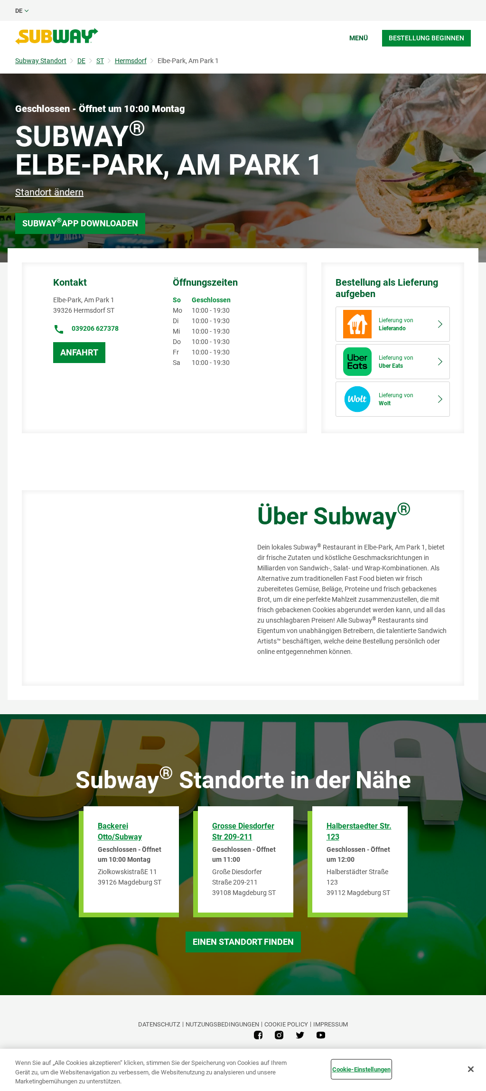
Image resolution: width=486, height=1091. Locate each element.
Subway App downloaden (80, 222)
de (18, 11)
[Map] (129, 588)
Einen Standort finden (243, 942)
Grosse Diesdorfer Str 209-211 (243, 831)
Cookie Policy (286, 1024)
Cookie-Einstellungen (361, 1068)
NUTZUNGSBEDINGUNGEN (222, 1024)
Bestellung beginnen (426, 38)
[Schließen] (470, 1069)
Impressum (330, 1024)
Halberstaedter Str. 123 (359, 831)
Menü (358, 38)
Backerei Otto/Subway (120, 831)
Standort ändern (49, 192)
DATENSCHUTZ (159, 1024)
